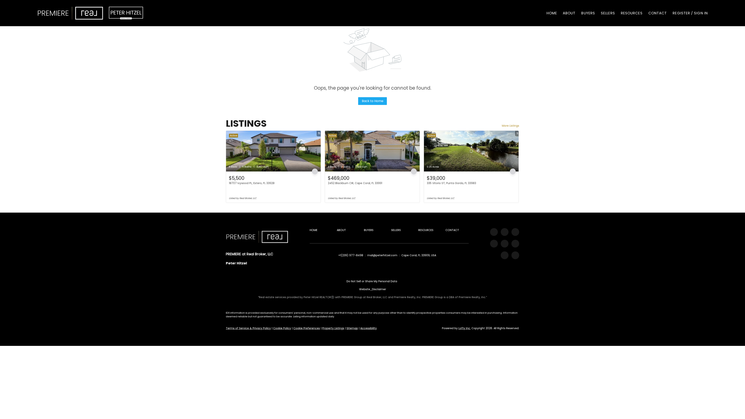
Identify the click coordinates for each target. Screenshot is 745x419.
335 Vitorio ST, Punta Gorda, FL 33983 (451, 183)
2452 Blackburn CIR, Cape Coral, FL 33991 (355, 183)
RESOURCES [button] (632, 13)
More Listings (510, 126)
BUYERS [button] (588, 13)
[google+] (515, 255)
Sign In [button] (701, 13)
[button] (70, 13)
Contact (657, 13)
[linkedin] (505, 232)
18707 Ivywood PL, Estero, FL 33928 (252, 183)
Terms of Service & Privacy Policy (248, 328)
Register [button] (681, 13)
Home (552, 13)
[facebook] (494, 232)
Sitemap (352, 328)
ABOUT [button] (569, 13)
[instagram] (494, 244)
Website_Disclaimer (372, 289)
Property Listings (333, 328)
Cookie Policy (282, 328)
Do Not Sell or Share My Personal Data (372, 281)
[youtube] (505, 244)
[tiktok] (515, 244)
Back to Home (372, 101)
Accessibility (368, 328)
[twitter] (515, 232)
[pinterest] (505, 255)
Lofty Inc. (464, 328)
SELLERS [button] (608, 13)
